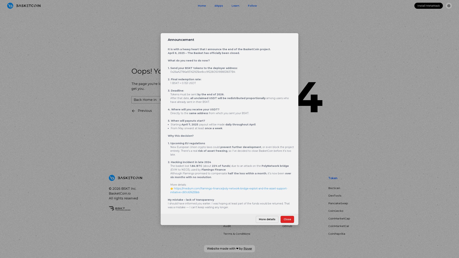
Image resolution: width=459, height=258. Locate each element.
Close (287, 219)
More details (267, 219)
